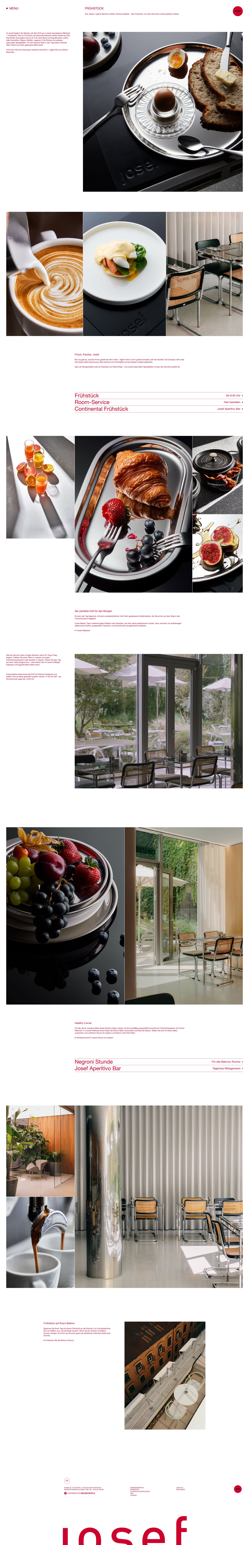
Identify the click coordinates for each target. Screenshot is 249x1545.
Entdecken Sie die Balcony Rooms (59, 1340)
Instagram (180, 1489)
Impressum (134, 1489)
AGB (131, 1493)
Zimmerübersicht (137, 1488)
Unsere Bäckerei (83, 630)
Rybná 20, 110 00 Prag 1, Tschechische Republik (82, 1488)
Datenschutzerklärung (140, 1491)
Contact (179, 1488)
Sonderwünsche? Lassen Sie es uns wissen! (95, 1038)
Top (238, 1489)
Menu (13, 8)
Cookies (133, 1495)
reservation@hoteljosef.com (76, 1489)
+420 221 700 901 (98, 1489)
